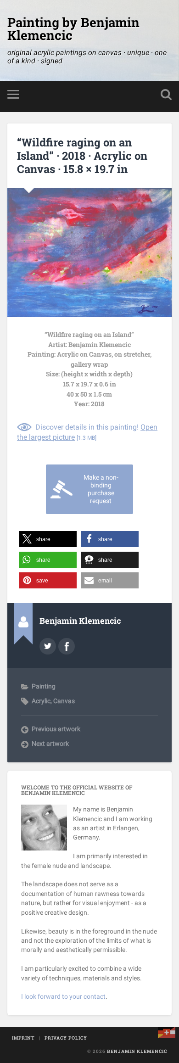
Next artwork (50, 743)
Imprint (23, 1038)
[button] (48, 539)
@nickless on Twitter (47, 646)
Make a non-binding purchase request (101, 489)
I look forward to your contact (63, 996)
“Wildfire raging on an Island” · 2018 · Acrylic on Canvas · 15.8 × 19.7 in (82, 155)
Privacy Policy (66, 1038)
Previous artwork (56, 729)
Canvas (64, 701)
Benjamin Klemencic (137, 1051)
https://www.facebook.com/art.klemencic (66, 646)
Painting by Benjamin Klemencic (73, 29)
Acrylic (41, 701)
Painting (44, 686)
